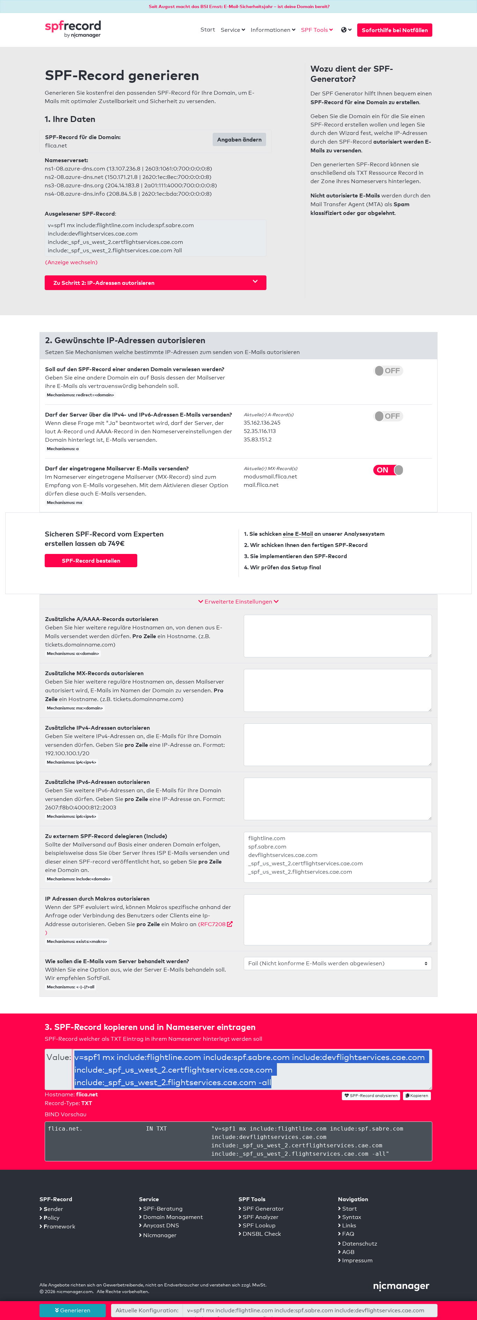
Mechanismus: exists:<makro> (77, 941)
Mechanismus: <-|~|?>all (70, 986)
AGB (347, 1252)
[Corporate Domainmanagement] (402, 1286)
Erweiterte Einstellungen (238, 601)
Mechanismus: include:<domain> (79, 878)
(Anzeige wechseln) (71, 262)
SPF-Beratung (162, 1208)
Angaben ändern (239, 139)
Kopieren (418, 1095)
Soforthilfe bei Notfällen (395, 30)
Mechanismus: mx (64, 502)
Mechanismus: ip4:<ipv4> (71, 762)
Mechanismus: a (63, 448)
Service (230, 30)
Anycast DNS (160, 1225)
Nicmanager (159, 1235)
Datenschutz (359, 1243)
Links (348, 1225)
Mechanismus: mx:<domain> (75, 708)
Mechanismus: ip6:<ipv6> (71, 816)
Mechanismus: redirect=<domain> (80, 394)
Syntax (351, 1217)
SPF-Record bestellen (91, 560)
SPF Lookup (258, 1225)
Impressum (357, 1260)
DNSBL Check (261, 1234)
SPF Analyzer (260, 1217)
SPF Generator (262, 1208)
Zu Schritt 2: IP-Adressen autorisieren (103, 282)
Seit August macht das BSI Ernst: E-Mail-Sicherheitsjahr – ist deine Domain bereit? (239, 6)
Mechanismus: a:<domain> (73, 653)
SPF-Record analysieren (373, 1095)
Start (207, 29)
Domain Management (172, 1217)
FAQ (347, 1234)
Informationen (271, 30)
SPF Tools (314, 30)
